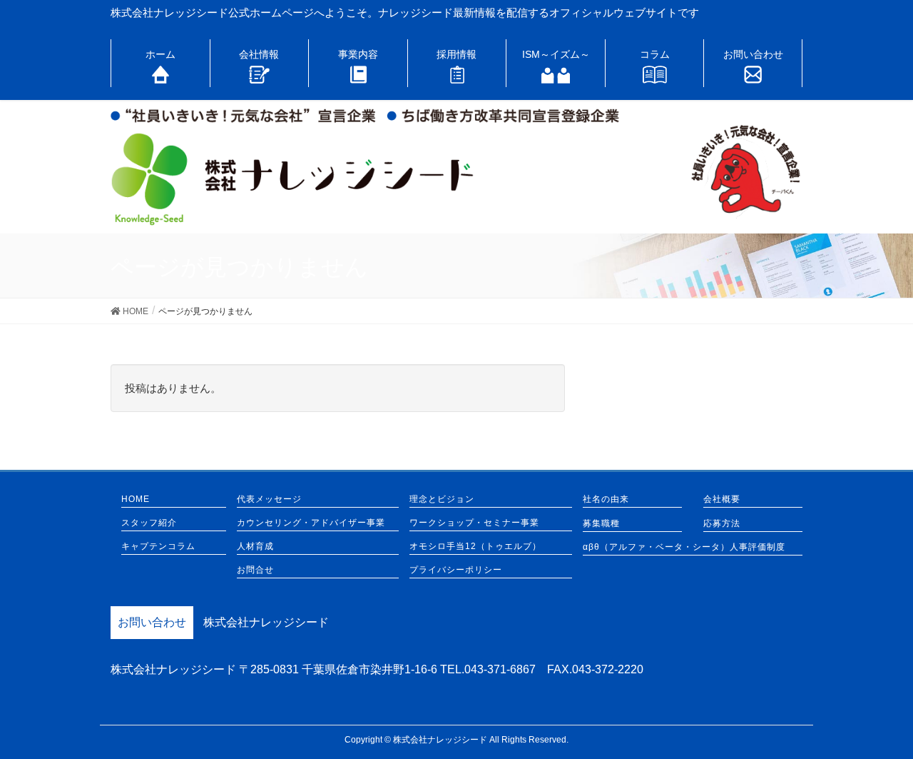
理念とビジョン (441, 499)
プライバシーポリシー (455, 570)
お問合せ (255, 570)
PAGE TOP (877, 723)
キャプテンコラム (158, 546)
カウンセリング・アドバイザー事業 (311, 523)
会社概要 (721, 499)
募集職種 (601, 523)
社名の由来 (606, 499)
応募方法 (721, 523)
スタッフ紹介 (149, 523)
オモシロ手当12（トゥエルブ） (475, 546)
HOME (135, 499)
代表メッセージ (269, 499)
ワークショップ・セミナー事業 (474, 523)
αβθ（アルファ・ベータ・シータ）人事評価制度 (684, 547)
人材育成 (255, 546)
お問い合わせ (152, 622)
